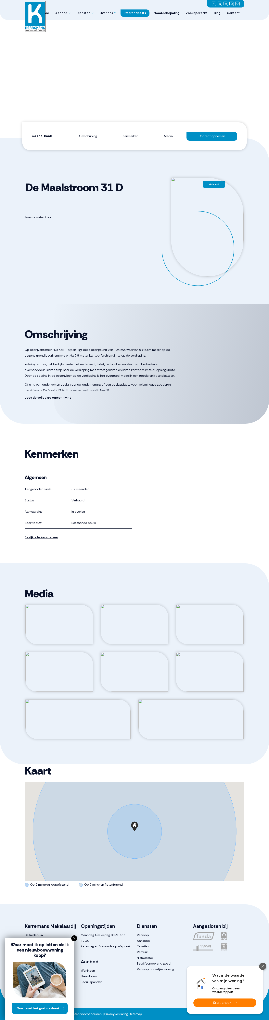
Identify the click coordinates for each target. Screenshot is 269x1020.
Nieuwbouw (89, 976)
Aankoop (143, 941)
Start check (222, 1003)
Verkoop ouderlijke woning (155, 969)
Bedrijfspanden (91, 982)
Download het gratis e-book (38, 1008)
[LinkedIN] (220, 4)
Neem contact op (38, 217)
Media (168, 136)
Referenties (135, 13)
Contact (233, 13)
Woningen (88, 970)
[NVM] (233, 936)
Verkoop (143, 935)
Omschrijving (88, 136)
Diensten (83, 13)
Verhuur (142, 952)
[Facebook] (214, 4)
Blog (217, 13)
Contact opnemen (212, 136)
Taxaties (143, 946)
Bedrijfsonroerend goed (154, 963)
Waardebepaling (167, 13)
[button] (134, 826)
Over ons (106, 13)
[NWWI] (204, 947)
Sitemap (136, 1014)
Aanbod (61, 13)
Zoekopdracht (197, 13)
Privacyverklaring (116, 1014)
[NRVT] (233, 947)
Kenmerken (130, 136)
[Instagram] (226, 4)
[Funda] (204, 936)
